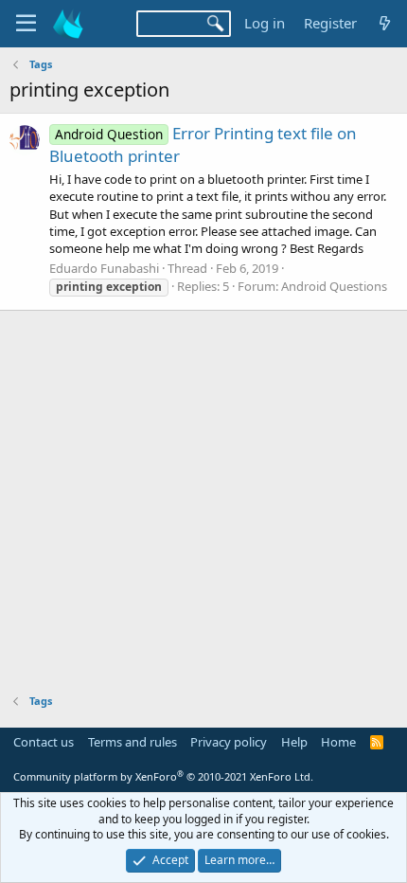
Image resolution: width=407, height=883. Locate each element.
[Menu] (26, 23)
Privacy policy (228, 741)
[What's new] (384, 23)
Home (338, 741)
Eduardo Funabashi (104, 268)
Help (294, 741)
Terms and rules (132, 741)
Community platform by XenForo (163, 776)
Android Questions (334, 286)
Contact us (43, 741)
